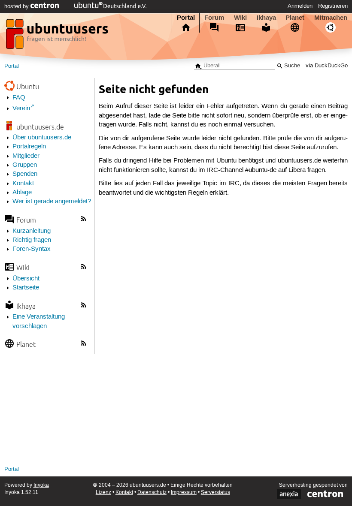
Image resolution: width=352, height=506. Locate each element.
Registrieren (333, 6)
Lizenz (103, 492)
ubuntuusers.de (40, 127)
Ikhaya (266, 17)
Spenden (24, 174)
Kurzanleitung (31, 231)
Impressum (184, 492)
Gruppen (24, 165)
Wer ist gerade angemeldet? (51, 201)
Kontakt (23, 183)
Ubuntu (27, 86)
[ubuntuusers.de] (58, 36)
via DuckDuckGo (327, 66)
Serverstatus (215, 492)
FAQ (18, 98)
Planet (294, 17)
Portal (186, 17)
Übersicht (25, 279)
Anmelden (300, 6)
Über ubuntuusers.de (41, 138)
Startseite (25, 288)
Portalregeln (29, 147)
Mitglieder (25, 156)
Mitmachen (330, 17)
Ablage (22, 192)
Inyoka (41, 485)
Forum (214, 17)
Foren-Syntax (31, 249)
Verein (21, 108)
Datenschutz (152, 492)
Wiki (240, 17)
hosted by (17, 6)
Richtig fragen (31, 240)
